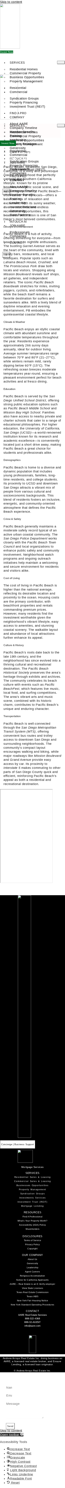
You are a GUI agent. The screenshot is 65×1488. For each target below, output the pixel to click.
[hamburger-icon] (61, 62)
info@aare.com (32, 1325)
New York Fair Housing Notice (32, 1300)
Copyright (32, 1248)
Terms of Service (32, 1240)
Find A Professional (32, 1217)
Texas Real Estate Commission (32, 1292)
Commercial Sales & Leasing (32, 1181)
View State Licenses (32, 1288)
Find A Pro (18, 113)
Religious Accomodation (32, 1276)
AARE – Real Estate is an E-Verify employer (32, 1284)
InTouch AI (18, 221)
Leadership (32, 1267)
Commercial (18, 92)
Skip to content (11, 2)
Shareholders (32, 1229)
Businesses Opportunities (32, 1185)
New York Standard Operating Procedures (32, 1305)
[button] (11, 1434)
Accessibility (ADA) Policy (32, 1225)
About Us (32, 1259)
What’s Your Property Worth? (32, 1221)
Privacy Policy (32, 1244)
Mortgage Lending (32, 1206)
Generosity (32, 1263)
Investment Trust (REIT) (27, 106)
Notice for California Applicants (32, 1280)
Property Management (32, 1189)
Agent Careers (32, 1272)
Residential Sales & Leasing (32, 1177)
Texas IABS (32, 1296)
